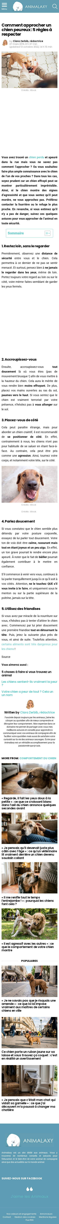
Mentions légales (47, 1217)
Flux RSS (30, 1220)
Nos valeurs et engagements (21, 1214)
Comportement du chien (38, 758)
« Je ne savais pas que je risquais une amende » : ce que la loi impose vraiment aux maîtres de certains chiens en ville (29, 1005)
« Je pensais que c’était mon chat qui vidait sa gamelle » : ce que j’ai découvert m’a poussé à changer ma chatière (28, 1105)
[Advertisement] (29, 124)
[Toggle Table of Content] (46, 233)
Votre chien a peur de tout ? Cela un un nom (27, 693)
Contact (7, 1217)
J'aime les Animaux (29, 1196)
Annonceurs (46, 1214)
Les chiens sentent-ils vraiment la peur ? (29, 683)
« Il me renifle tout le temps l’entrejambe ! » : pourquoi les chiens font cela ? (28, 900)
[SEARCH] (54, 6)
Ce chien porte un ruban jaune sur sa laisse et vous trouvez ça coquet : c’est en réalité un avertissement (29, 1055)
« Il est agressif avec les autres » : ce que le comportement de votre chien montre (28, 947)
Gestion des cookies (24, 1217)
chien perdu (36, 157)
